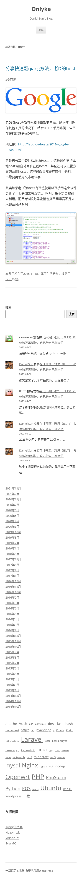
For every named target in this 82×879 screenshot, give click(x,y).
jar (32, 730)
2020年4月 (12, 521)
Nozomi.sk (12, 832)
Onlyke (41, 8)
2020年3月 (12, 526)
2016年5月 (12, 614)
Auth (23, 723)
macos (65, 750)
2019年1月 (12, 548)
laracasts (12, 740)
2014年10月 (13, 706)
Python (12, 788)
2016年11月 (13, 586)
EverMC (10, 843)
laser (47, 740)
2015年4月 (12, 679)
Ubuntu (50, 788)
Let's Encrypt (59, 740)
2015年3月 (12, 685)
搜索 (8, 307)
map (8, 757)
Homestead (12, 730)
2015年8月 (12, 657)
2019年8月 (12, 537)
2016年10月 (13, 592)
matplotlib (19, 757)
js (53, 730)
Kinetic (60, 730)
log (51, 750)
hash (69, 724)
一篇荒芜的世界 (15, 871)
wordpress (13, 796)
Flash (60, 724)
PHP (38, 776)
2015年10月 (13, 646)
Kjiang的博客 (14, 827)
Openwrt (17, 777)
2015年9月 (12, 652)
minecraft (41, 757)
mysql (12, 765)
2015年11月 (13, 641)
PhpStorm (56, 777)
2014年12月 (13, 696)
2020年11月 (13, 499)
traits (35, 789)
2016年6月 (12, 608)
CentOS (40, 724)
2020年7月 (12, 505)
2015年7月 (12, 663)
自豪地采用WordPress (39, 871)
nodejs (60, 766)
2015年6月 (12, 668)
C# (31, 724)
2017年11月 (13, 559)
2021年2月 (12, 494)
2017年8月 (12, 565)
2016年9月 (12, 597)
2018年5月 (12, 554)
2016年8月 (12, 603)
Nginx (30, 765)
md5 (29, 757)
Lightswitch (28, 750)
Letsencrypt (12, 750)
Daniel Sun (26, 364)
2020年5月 (12, 516)
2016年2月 (12, 630)
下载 (26, 796)
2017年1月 (12, 576)
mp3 (53, 757)
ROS (26, 788)
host (8, 279)
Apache (11, 724)
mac (57, 750)
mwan (61, 757)
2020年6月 (12, 510)
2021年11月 (13, 488)
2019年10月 (13, 532)
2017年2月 (12, 570)
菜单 (41, 30)
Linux (42, 749)
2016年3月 (12, 625)
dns (51, 724)
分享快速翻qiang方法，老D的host (40, 68)
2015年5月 (12, 674)
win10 (67, 789)
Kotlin (69, 730)
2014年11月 (13, 701)
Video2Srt (12, 838)
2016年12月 (13, 581)
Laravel (32, 739)
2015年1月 (12, 690)
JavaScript (43, 730)
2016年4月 (12, 619)
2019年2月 (12, 543)
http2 (25, 730)
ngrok (43, 766)
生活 (50, 274)
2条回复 (10, 79)
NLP (51, 766)
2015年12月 (13, 636)
